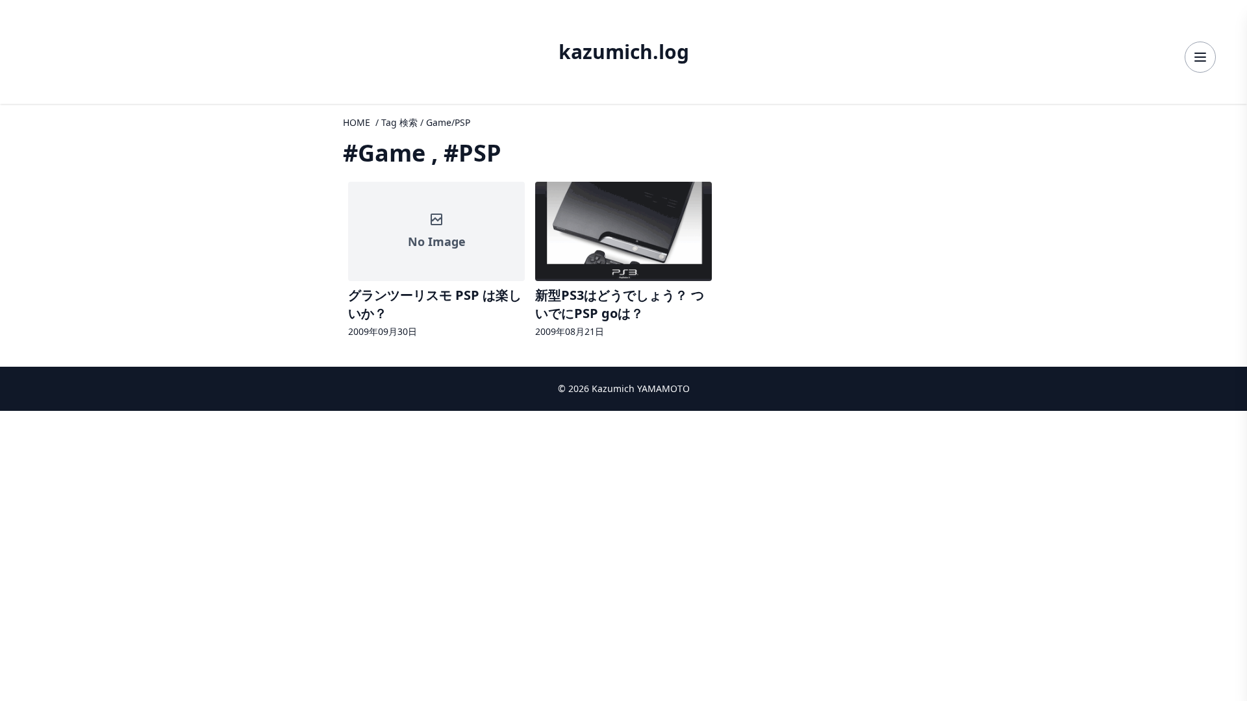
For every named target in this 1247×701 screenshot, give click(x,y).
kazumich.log (624, 52)
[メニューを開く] (1200, 57)
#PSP (472, 153)
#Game (384, 153)
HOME (356, 122)
